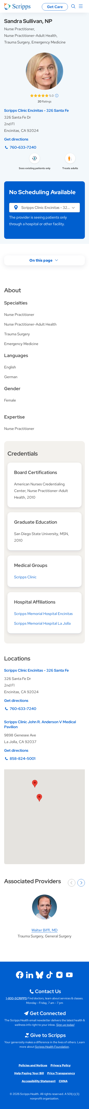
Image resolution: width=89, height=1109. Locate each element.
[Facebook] (20, 975)
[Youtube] (69, 975)
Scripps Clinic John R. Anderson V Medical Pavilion (40, 724)
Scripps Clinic (25, 577)
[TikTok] (49, 975)
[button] (44, 207)
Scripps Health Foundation (52, 1047)
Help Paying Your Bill (29, 1073)
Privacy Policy (61, 1065)
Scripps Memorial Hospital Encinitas (43, 613)
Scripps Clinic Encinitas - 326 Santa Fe (36, 110)
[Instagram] (59, 975)
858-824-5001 (22, 758)
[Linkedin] (30, 975)
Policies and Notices (33, 1065)
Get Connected (48, 1013)
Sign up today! (65, 1025)
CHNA (63, 1081)
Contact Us (48, 991)
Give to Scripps (48, 1035)
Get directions (16, 139)
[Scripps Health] (17, 6)
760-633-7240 (23, 147)
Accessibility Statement (38, 1081)
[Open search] (73, 6)
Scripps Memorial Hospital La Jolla (42, 623)
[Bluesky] (39, 975)
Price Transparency (61, 1073)
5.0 (51, 95)
